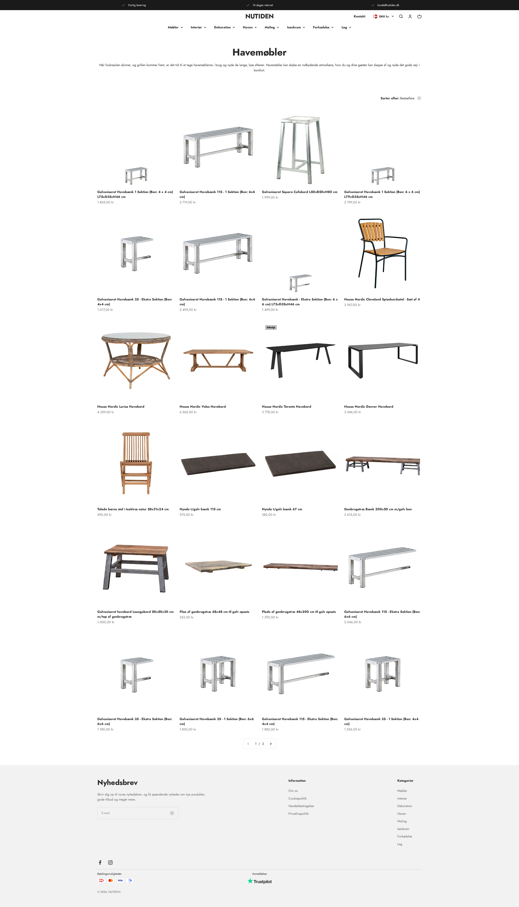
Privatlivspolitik (298, 813)
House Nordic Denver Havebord (368, 406)
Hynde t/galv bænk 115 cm (200, 509)
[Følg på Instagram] (110, 862)
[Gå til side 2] (271, 744)
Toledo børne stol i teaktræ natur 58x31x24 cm (133, 509)
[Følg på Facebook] (100, 862)
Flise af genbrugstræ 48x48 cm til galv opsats (214, 611)
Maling (270, 27)
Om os (293, 790)
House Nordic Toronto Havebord (286, 406)
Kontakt (359, 16)
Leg (344, 27)
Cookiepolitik (297, 798)
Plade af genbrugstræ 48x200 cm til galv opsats (299, 611)
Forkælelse (321, 27)
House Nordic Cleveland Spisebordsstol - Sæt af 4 (382, 299)
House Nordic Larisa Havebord (120, 406)
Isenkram (294, 27)
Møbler (173, 27)
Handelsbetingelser (301, 806)
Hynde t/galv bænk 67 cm (282, 509)
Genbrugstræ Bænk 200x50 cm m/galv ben (378, 509)
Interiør (196, 27)
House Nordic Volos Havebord (203, 406)
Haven (248, 27)
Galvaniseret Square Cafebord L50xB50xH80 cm (299, 192)
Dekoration (222, 27)
